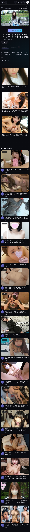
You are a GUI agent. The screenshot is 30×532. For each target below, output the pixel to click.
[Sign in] (27, 2)
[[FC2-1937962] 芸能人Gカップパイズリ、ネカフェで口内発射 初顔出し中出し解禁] (15, 279)
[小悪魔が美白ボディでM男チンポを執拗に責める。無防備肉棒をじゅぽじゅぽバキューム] (15, 421)
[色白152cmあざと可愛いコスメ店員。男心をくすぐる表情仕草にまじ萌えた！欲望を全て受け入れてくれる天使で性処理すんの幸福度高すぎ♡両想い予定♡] (15, 303)
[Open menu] (2, 2)
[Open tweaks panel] (24, 2)
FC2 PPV (5, 42)
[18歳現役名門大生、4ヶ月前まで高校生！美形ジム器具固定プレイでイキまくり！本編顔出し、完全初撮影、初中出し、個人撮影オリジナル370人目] (15, 493)
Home (2, 7)
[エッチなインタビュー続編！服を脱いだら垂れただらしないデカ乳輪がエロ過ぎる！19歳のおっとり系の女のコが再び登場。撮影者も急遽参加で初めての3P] (15, 469)
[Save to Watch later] (27, 152)
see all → (26, 66)
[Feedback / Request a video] (18, 2)
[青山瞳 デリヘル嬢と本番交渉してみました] (15, 326)
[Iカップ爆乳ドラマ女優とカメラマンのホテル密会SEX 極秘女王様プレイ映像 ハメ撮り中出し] (15, 517)
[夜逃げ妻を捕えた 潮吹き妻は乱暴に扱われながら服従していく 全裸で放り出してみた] (15, 397)
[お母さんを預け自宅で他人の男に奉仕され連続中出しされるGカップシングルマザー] (15, 185)
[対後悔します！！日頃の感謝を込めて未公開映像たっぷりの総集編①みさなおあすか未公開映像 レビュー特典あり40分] (15, 209)
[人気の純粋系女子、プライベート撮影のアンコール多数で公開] (15, 445)
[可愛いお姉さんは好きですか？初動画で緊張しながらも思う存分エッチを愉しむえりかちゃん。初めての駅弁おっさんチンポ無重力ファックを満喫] (15, 373)
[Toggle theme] (21, 2)
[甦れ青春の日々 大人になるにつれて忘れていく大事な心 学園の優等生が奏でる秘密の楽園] (15, 233)
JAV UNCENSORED (8, 7)
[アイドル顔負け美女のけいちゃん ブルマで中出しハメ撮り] (15, 161)
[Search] (5, 2)
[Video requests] (15, 2)
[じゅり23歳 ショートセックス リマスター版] (15, 256)
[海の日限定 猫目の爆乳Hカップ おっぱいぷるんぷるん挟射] (15, 349)
